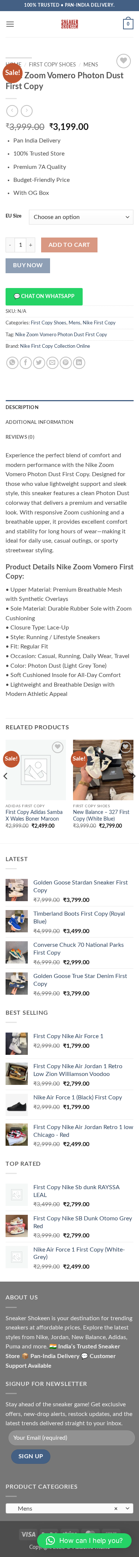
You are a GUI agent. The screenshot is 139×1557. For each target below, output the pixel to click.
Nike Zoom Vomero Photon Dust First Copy (61, 335)
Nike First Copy (99, 323)
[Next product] (12, 111)
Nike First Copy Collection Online (55, 346)
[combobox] (69, 1508)
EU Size (13, 216)
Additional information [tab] (40, 422)
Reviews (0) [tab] (20, 437)
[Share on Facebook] (26, 363)
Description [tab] (22, 407)
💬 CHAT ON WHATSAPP (44, 296)
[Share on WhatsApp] (12, 363)
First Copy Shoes (52, 65)
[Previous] (5, 791)
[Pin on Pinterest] (66, 363)
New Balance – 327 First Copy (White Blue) (101, 816)
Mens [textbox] (65, 1509)
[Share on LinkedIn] (79, 363)
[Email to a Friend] (52, 363)
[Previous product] (26, 111)
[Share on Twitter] (39, 363)
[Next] (133, 791)
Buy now (28, 265)
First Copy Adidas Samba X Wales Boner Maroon (34, 816)
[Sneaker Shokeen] (70, 24)
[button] (10, 24)
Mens (90, 65)
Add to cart (69, 245)
